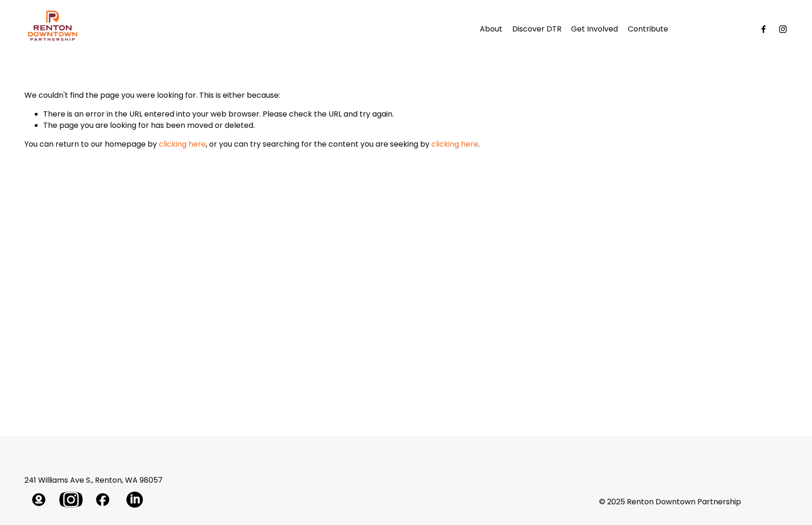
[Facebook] (763, 29)
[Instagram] (783, 29)
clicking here (182, 144)
